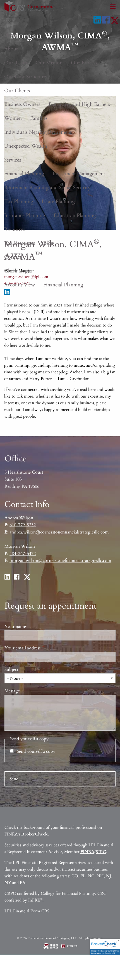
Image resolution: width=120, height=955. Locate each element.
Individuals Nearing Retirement (38, 132)
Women (13, 118)
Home (11, 34)
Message (12, 691)
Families (38, 118)
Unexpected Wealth (25, 146)
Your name (15, 626)
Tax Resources (19, 243)
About (11, 48)
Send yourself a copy (36, 751)
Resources (14, 229)
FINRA (87, 851)
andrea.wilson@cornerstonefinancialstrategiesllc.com (59, 532)
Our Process (84, 62)
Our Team (15, 62)
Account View (19, 284)
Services (12, 160)
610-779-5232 (22, 525)
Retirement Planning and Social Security (47, 187)
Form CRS (39, 911)
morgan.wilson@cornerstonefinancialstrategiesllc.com (60, 560)
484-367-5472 (22, 553)
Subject (11, 669)
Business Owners (22, 104)
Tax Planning (18, 201)
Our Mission (49, 62)
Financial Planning (24, 173)
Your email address (43, 648)
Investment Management (78, 173)
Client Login (18, 270)
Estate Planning (58, 201)
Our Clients (17, 90)
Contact (12, 257)
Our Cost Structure (25, 76)
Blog (48, 243)
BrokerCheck (34, 834)
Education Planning (75, 215)
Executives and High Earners (79, 104)
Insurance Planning (24, 215)
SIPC (101, 851)
